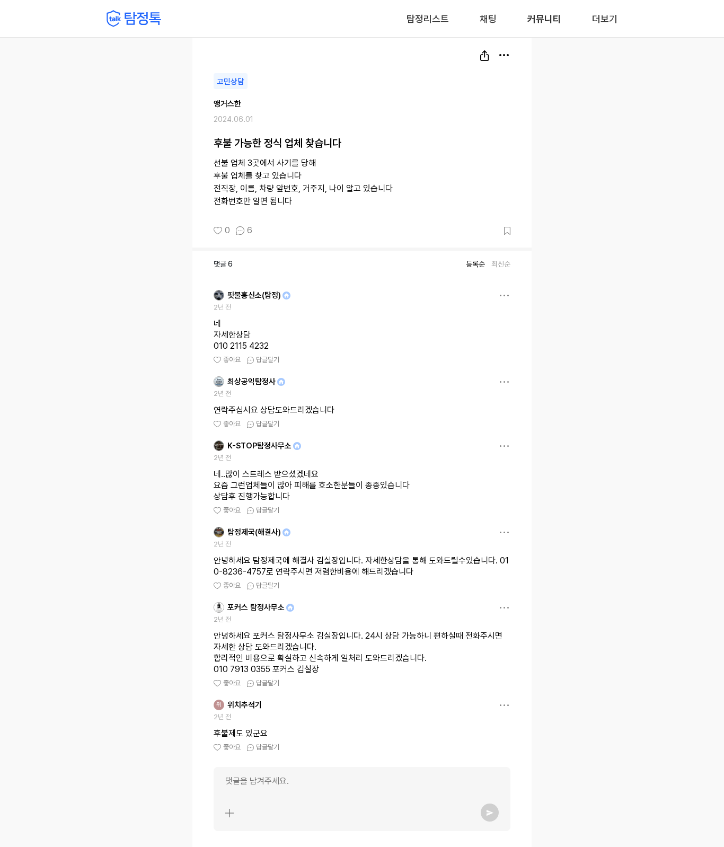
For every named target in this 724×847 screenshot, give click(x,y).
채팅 (488, 18)
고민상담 (230, 81)
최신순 (500, 264)
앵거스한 (227, 104)
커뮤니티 (544, 18)
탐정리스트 (428, 18)
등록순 (475, 264)
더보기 (604, 18)
